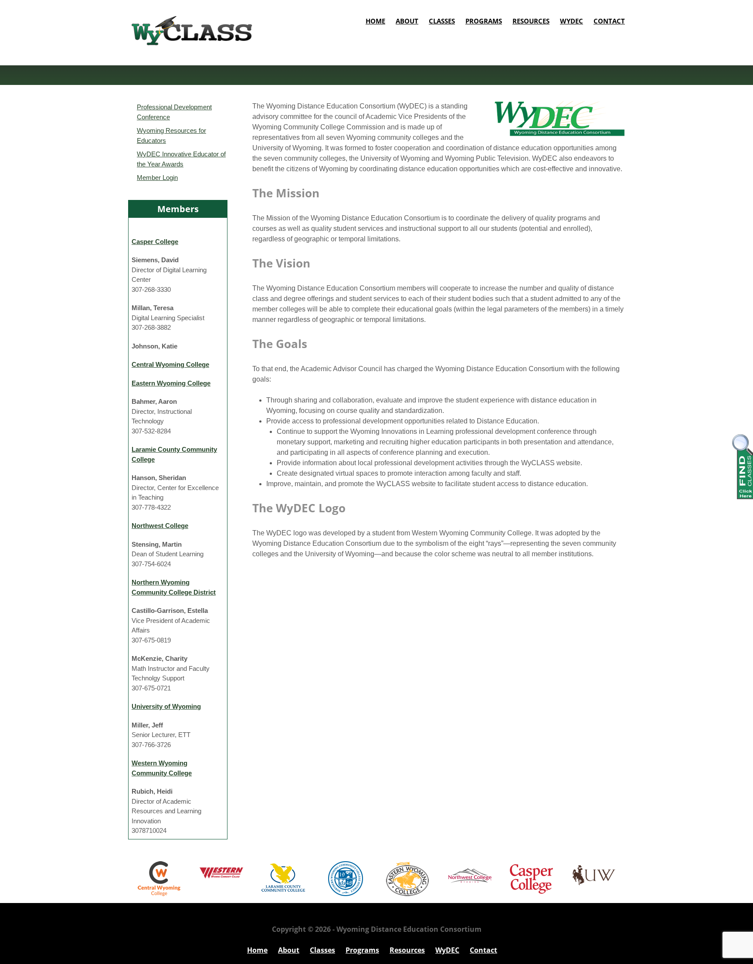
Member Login (157, 177)
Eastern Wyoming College (171, 383)
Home (375, 21)
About (407, 21)
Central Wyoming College (170, 364)
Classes (442, 21)
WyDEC (571, 21)
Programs (483, 21)
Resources (530, 21)
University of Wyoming (166, 706)
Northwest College (160, 525)
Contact (609, 21)
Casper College (155, 241)
